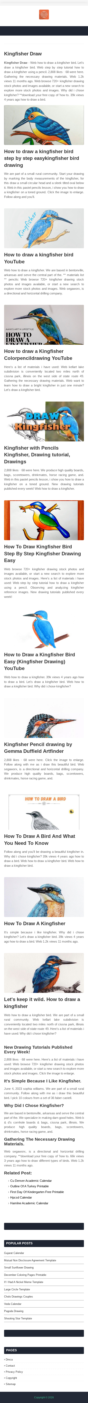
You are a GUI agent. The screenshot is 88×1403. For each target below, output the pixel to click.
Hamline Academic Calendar (29, 1203)
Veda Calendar (12, 1303)
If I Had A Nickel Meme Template (23, 1282)
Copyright (11, 1377)
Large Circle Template (17, 1289)
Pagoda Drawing (13, 1311)
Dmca (9, 1359)
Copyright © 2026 (44, 1397)
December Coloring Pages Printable (25, 1274)
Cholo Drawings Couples (18, 1296)
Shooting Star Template (18, 1318)
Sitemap (11, 1384)
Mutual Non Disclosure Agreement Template (30, 1260)
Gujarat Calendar (14, 1253)
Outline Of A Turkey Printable (29, 1186)
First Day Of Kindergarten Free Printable (37, 1192)
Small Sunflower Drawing (19, 1267)
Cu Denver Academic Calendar (31, 1180)
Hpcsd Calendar (21, 1197)
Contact (10, 1365)
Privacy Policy (14, 1371)
